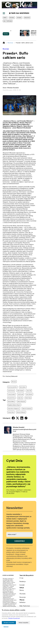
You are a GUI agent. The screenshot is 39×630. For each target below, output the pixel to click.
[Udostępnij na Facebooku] (13, 418)
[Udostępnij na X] (17, 418)
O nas (21, 578)
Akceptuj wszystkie (9, 622)
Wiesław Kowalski (13, 88)
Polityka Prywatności (14, 618)
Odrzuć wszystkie (23, 622)
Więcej (22, 600)
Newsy (5, 17)
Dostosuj (6, 626)
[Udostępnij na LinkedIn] (21, 418)
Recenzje (12, 17)
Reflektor (27, 17)
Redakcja (22, 581)
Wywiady (19, 17)
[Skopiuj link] (26, 418)
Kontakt (22, 585)
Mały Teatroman (7, 21)
